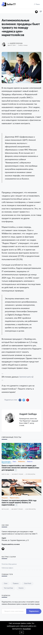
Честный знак (8, 588)
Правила (15, 583)
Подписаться (33, 611)
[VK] (36, 11)
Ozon (5, 583)
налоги (21, 588)
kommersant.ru (26, 377)
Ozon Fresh (27, 583)
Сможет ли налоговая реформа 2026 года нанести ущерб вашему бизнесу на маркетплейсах (19, 503)
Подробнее (27, 629)
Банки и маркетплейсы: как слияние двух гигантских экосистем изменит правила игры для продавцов (20, 468)
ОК (21, 632)
